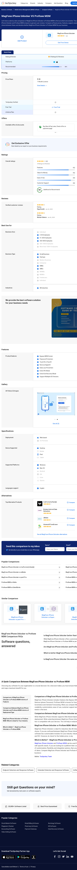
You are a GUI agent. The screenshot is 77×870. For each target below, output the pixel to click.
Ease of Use (41, 178)
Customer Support (43, 183)
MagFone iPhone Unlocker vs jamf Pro (14, 577)
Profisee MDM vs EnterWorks (11, 587)
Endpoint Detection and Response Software (18, 770)
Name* (47, 545)
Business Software (7, 9)
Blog (66, 3)
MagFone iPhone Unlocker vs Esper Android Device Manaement (48, 616)
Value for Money (42, 172)
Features (40, 167)
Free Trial (56, 107)
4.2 (74, 167)
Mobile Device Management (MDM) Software (27, 9)
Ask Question (58, 3)
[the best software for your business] (9, 4)
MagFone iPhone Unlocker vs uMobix (14, 572)
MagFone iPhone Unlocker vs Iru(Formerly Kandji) (18, 567)
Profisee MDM (61, 743)
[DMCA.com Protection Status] (34, 859)
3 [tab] (57, 418)
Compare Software (47, 9)
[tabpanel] (56, 127)
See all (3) (56, 423)
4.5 (74, 178)
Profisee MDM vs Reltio (9, 582)
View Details (41, 85)
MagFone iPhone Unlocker (44, 743)
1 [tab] (55, 131)
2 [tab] (57, 131)
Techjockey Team (46, 756)
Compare (48, 3)
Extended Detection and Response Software (53, 770)
